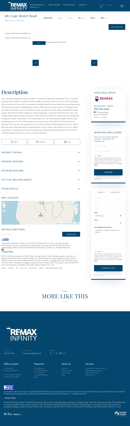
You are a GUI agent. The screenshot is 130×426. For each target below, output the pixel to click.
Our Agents (104, 117)
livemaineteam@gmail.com (32, 353)
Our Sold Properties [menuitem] (41, 375)
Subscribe (108, 172)
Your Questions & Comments (103, 227)
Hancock (23, 268)
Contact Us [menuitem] (34, 7)
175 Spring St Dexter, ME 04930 (10, 369)
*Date (95, 213)
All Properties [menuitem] (39, 368)
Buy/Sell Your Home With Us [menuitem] (95, 368)
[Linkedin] (57, 353)
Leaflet (57, 223)
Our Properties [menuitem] (39, 373)
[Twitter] (53, 353)
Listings (11, 268)
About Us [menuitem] (65, 368)
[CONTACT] (117, 27)
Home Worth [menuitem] (90, 375)
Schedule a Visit (115, 192)
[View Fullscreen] (4, 210)
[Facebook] (50, 353)
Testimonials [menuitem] (66, 373)
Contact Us (97, 117)
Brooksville (33, 268)
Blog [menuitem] (35, 377)
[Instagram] (64, 353)
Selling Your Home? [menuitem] (92, 373)
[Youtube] (60, 353)
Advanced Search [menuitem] (37, 5)
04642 (41, 268)
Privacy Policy (7, 252)
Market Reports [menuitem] (54, 5)
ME (17, 268)
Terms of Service (99, 275)
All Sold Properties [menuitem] (40, 370)
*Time (95, 220)
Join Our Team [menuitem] (67, 370)
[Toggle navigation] (121, 6)
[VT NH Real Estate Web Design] (120, 414)
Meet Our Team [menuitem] (69, 5)
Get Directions (71, 234)
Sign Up (102, 5)
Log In (110, 5)
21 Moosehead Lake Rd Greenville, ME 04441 (12, 375)
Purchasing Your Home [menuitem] (93, 370)
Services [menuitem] (82, 5)
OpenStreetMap (68, 223)
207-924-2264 (101, 109)
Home (3, 268)
